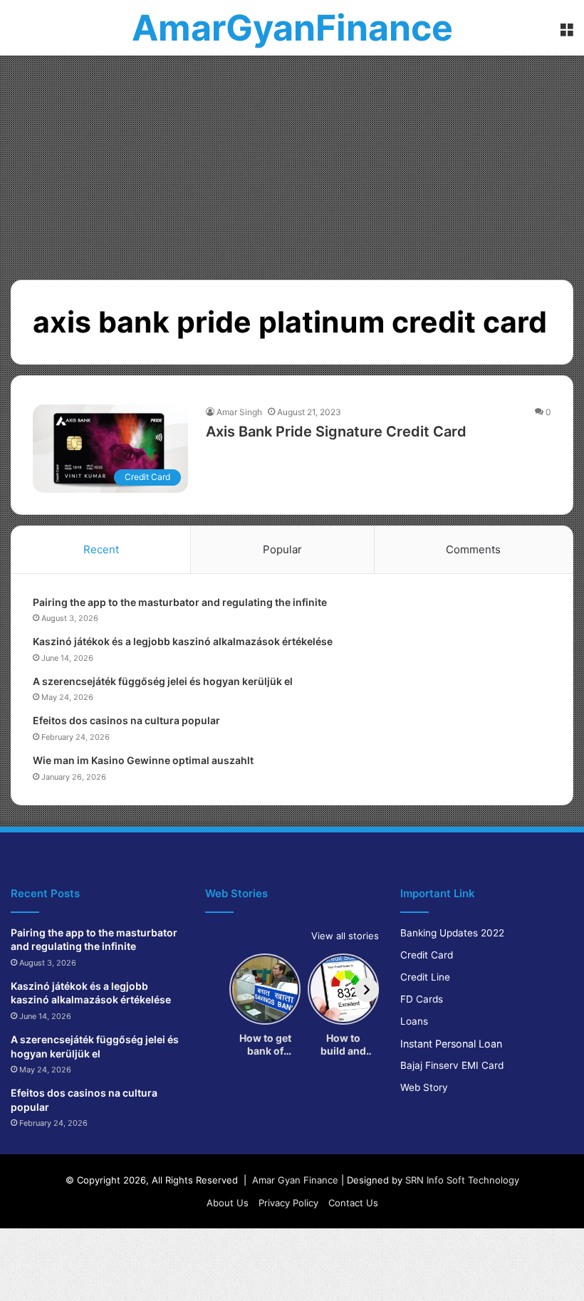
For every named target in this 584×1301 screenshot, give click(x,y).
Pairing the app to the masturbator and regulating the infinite (180, 602)
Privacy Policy (288, 1202)
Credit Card (426, 955)
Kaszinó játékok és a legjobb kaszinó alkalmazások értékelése (183, 641)
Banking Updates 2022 (452, 933)
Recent (101, 549)
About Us (228, 1202)
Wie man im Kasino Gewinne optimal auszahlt (143, 760)
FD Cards (421, 999)
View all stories (345, 935)
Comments (473, 549)
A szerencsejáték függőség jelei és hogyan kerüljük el (163, 681)
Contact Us (353, 1202)
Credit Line (425, 977)
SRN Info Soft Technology (462, 1180)
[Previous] (217, 990)
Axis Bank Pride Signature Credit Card (336, 431)
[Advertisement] (292, 162)
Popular (282, 549)
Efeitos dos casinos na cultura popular (126, 720)
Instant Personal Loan (451, 1044)
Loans (414, 1021)
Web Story (424, 1087)
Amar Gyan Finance (295, 1180)
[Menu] (566, 33)
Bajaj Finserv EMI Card (452, 1065)
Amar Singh (239, 412)
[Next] (367, 990)
